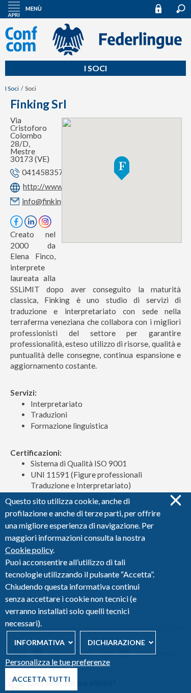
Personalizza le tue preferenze (57, 662)
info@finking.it (47, 201)
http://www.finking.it (59, 187)
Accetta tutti (41, 679)
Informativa (39, 642)
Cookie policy (29, 550)
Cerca (181, 9)
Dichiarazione (116, 642)
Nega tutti (175, 500)
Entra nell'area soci (163, 8)
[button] (121, 168)
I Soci (95, 68)
